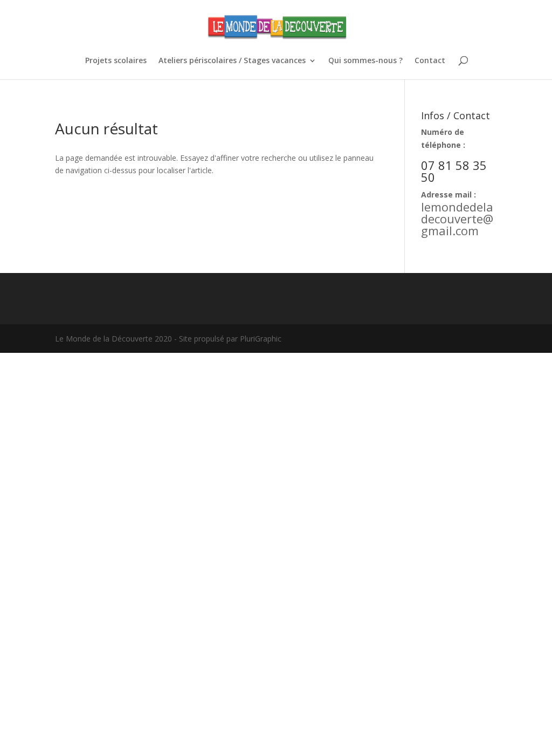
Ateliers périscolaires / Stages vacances (232, 61)
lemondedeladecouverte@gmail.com (457, 218)
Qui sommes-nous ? (365, 61)
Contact (430, 61)
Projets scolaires (116, 61)
